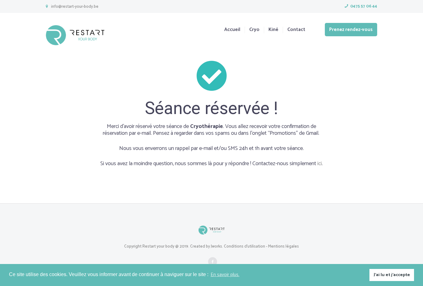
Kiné (273, 30)
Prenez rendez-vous (351, 29)
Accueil (232, 30)
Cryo (254, 30)
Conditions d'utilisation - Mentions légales (261, 246)
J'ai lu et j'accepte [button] (392, 275)
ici (319, 163)
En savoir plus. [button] (225, 275)
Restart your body (158, 246)
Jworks (216, 246)
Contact (296, 30)
